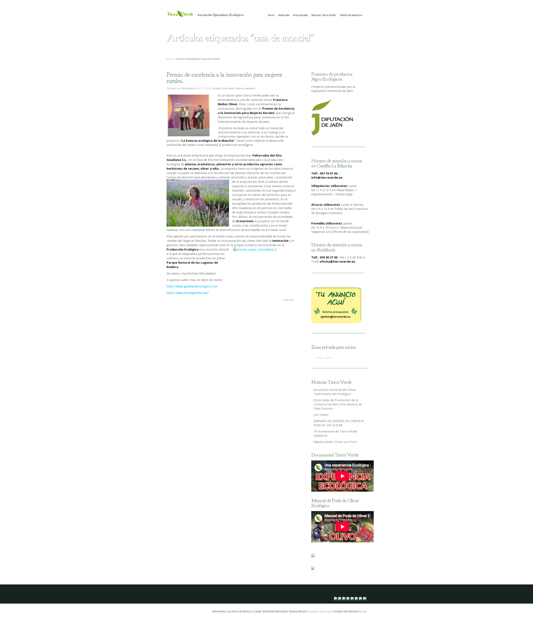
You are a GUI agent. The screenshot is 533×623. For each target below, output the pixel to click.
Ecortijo (362, 611)
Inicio (271, 15)
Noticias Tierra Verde (323, 15)
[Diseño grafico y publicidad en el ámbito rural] (313, 556)
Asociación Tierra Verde (320, 611)
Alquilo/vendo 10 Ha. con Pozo (335, 442)
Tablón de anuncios (350, 15)
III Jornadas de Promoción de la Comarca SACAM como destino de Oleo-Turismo (338, 404)
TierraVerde (187, 88)
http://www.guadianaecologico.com (192, 286)
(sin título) (321, 415)
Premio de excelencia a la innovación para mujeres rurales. (224, 78)
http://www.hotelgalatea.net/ (188, 293)
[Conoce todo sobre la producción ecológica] (313, 569)
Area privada (300, 15)
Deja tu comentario (245, 88)
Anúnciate (283, 15)
